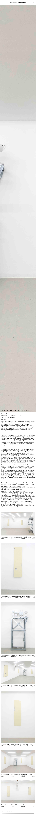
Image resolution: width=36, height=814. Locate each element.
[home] (18, 3)
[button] (32, 3)
